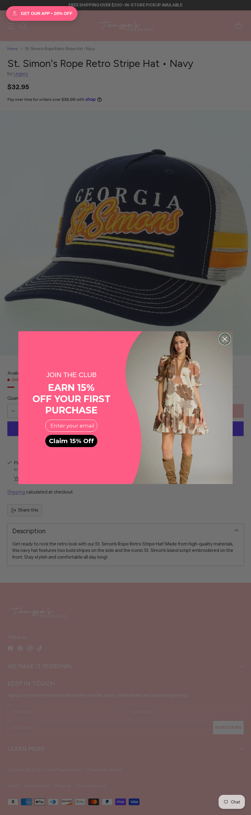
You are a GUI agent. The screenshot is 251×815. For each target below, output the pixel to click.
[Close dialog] (224, 339)
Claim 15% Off (71, 441)
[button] (41, 13)
